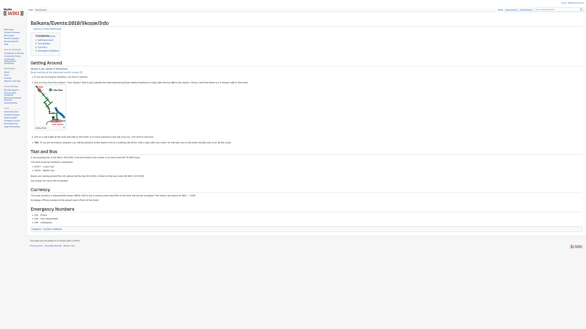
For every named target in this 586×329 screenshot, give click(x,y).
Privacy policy (36, 246)
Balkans (37, 29)
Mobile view (69, 246)
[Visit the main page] (13, 12)
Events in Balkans (52, 229)
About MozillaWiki (53, 246)
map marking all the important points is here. (55, 72)
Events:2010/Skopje (52, 29)
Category (37, 229)
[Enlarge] (64, 127)
